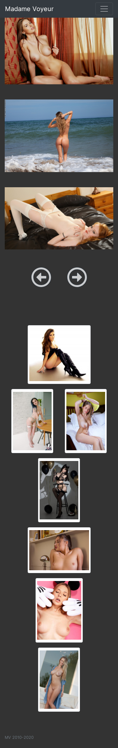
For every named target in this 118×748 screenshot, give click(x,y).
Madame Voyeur (29, 9)
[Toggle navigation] (104, 9)
